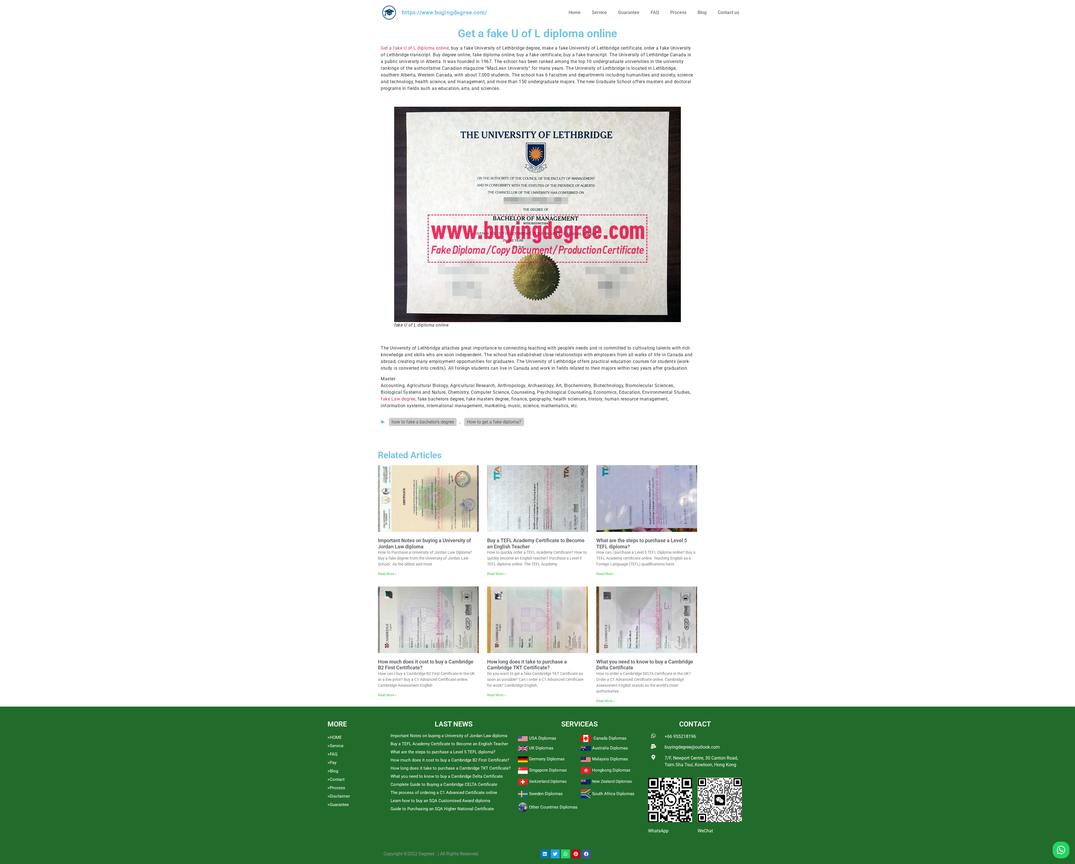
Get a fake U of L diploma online (415, 48)
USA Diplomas (542, 738)
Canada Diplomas (610, 738)
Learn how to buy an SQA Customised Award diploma (440, 800)
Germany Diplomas (547, 758)
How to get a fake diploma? (494, 422)
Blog (702, 12)
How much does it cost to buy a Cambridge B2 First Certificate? (450, 760)
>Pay (332, 762)
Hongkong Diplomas (611, 770)
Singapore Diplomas (548, 770)
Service (599, 12)
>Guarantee (338, 804)
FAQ (655, 12)
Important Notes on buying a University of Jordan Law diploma (449, 735)
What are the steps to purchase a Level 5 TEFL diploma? (443, 751)
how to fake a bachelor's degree (423, 422)
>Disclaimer (339, 796)
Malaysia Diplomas (610, 758)
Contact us (728, 12)
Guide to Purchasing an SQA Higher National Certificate (442, 808)
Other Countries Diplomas (553, 807)
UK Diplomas (541, 748)
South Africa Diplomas (613, 793)
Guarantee (628, 12)
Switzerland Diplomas (548, 781)
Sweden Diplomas (546, 793)
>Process (336, 787)
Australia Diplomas (610, 748)
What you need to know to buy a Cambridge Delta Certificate (447, 776)
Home (575, 12)
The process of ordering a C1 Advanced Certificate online (444, 792)
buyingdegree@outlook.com (692, 747)
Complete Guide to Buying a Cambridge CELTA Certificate (444, 784)
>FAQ (332, 754)
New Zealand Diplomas (612, 781)
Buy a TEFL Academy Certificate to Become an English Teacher (449, 743)
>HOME (335, 737)
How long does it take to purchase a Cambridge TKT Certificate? (527, 665)
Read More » (387, 574)
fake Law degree (398, 399)
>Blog (333, 771)
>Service (335, 745)
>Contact (336, 779)
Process (678, 12)
